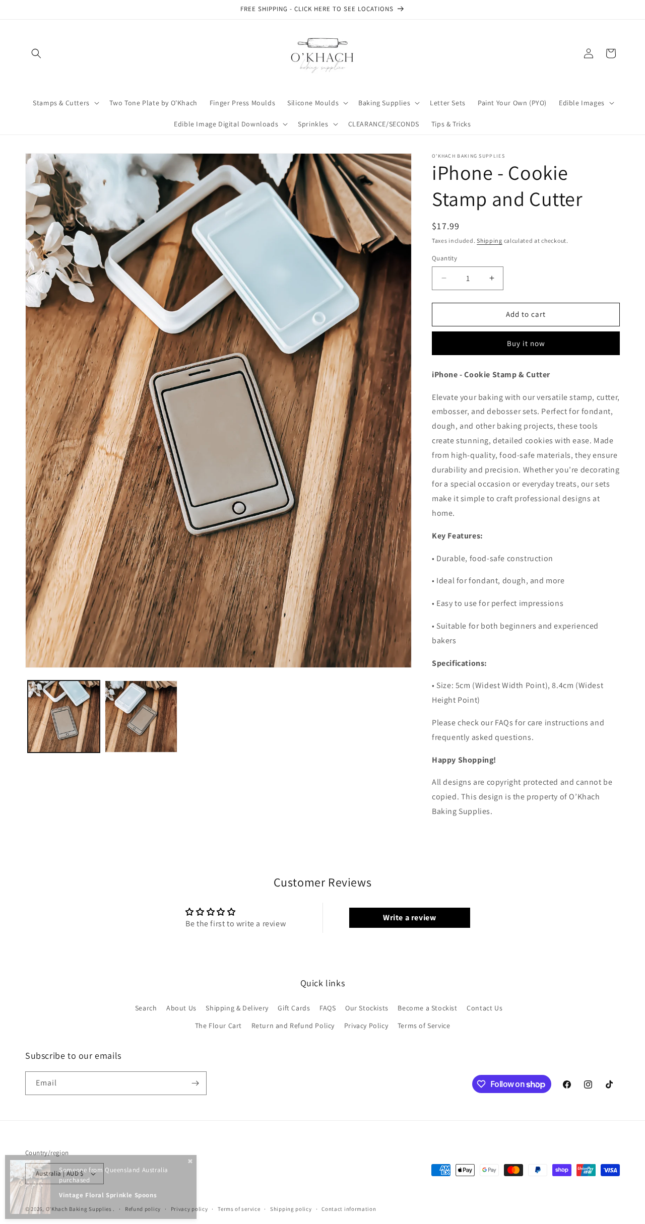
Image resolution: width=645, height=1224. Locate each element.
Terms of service (239, 1208)
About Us (181, 1007)
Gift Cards (294, 1007)
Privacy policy (189, 1208)
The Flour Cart (218, 1025)
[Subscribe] (195, 1083)
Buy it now (526, 343)
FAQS (327, 1007)
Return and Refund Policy (293, 1025)
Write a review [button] (409, 917)
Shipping (489, 240)
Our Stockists (367, 1007)
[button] (36, 53)
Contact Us (484, 1007)
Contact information (348, 1208)
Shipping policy (291, 1208)
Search (146, 1007)
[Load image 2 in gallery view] (141, 717)
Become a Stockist (427, 1007)
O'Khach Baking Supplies (79, 1208)
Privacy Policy (366, 1025)
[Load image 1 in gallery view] (64, 717)
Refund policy (143, 1208)
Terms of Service (424, 1025)
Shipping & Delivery (237, 1007)
